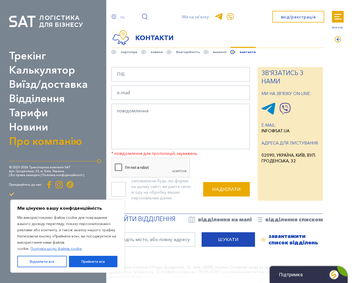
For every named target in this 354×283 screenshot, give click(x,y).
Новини (28, 126)
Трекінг (27, 55)
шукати (228, 239)
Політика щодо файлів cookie (56, 248)
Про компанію (45, 141)
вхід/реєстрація (298, 16)
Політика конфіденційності (62, 175)
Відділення (37, 98)
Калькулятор (42, 69)
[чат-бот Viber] (285, 112)
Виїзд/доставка (48, 84)
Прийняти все (93, 261)
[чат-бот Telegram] (268, 112)
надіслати (226, 189)
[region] (67, 236)
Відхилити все (42, 261)
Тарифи (28, 112)
